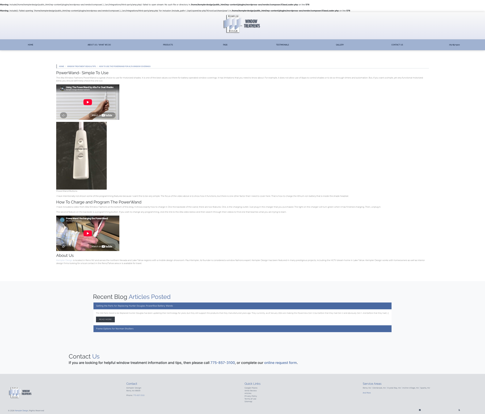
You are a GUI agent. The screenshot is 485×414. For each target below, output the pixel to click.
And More (367, 393)
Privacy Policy (251, 396)
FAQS (225, 45)
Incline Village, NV (410, 388)
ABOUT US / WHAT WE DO (99, 45)
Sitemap (248, 401)
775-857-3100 (454, 45)
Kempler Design (64, 260)
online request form (280, 363)
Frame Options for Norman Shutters (115, 328)
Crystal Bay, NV (394, 388)
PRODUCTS (168, 45)
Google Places (251, 388)
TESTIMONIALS (282, 45)
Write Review (251, 391)
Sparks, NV (425, 388)
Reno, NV (367, 388)
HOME (30, 45)
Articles (248, 393)
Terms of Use (250, 399)
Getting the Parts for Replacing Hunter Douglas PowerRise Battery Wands (134, 306)
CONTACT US (397, 45)
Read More (105, 319)
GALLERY (340, 45)
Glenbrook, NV (379, 388)
